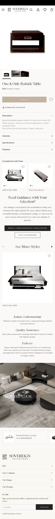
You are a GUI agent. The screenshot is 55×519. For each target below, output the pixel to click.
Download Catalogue (15, 107)
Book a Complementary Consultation (27, 228)
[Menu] (3, 10)
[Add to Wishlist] (51, 99)
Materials (6, 136)
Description (7, 116)
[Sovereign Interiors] (18, 10)
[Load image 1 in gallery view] (27, 41)
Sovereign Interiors (14, 514)
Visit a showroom (27, 235)
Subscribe (44, 507)
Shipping (6, 149)
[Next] (49, 299)
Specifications (8, 143)
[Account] (37, 10)
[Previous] (6, 299)
